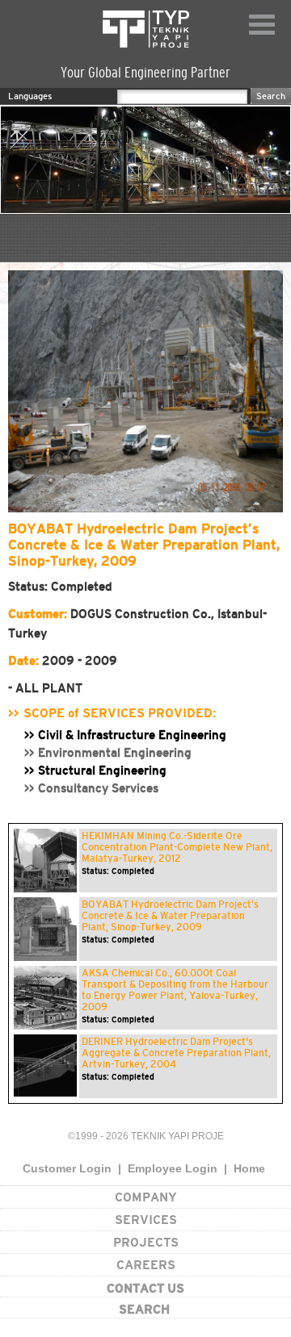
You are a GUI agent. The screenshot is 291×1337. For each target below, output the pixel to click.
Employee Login (172, 1168)
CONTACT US (145, 1288)
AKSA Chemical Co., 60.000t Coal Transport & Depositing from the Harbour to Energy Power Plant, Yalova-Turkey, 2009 (175, 990)
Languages (30, 96)
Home (249, 1168)
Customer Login (67, 1168)
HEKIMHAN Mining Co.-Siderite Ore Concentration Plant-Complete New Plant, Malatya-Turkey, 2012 (177, 847)
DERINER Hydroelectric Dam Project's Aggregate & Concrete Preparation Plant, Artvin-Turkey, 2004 (176, 1053)
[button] (28, 391)
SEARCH (144, 1309)
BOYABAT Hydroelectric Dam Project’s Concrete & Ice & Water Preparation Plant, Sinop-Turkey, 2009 (170, 916)
